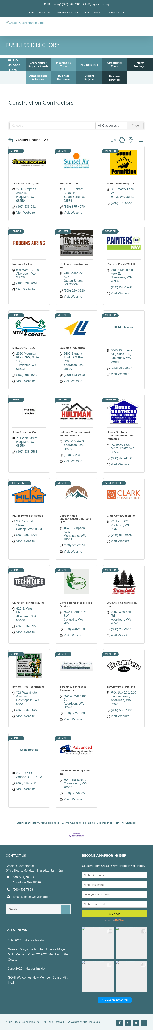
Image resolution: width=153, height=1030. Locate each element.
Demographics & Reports (38, 77)
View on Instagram (117, 999)
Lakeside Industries (72, 347)
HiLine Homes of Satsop (27, 515)
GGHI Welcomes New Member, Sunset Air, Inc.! (38, 980)
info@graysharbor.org (96, 4)
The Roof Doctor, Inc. (25, 183)
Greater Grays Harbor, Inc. (27, 1022)
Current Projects (89, 77)
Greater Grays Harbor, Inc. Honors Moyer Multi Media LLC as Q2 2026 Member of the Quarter (38, 954)
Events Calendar (71, 822)
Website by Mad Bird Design (85, 1022)
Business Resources (63, 77)
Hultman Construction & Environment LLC (75, 434)
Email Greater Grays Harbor (31, 896)
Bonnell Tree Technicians (28, 686)
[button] (10, 140)
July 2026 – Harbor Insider (26, 940)
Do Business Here (12, 65)
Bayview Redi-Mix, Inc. (121, 686)
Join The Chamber (125, 822)
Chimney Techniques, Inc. (28, 602)
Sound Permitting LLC (121, 183)
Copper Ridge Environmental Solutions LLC (75, 519)
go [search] (137, 125)
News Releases (50, 822)
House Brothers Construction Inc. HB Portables (120, 435)
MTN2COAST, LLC (23, 347)
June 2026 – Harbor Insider (27, 968)
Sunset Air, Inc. (69, 183)
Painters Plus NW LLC (121, 263)
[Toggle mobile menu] (145, 24)
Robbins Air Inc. (22, 263)
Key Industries (89, 64)
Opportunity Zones (114, 64)
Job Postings (104, 822)
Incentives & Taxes (63, 64)
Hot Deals (89, 822)
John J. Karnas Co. (24, 432)
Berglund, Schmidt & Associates (73, 688)
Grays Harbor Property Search (38, 64)
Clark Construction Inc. (121, 515)
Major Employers (140, 64)
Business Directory (114, 77)
